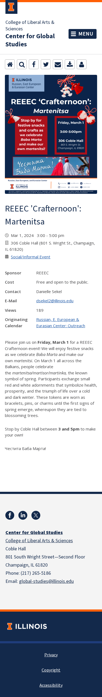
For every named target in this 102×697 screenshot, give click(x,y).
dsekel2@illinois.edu (54, 300)
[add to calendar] (70, 64)
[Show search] (22, 64)
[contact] (81, 64)
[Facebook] (34, 64)
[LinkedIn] (23, 515)
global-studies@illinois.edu (46, 581)
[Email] (58, 64)
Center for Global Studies (30, 40)
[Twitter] (46, 64)
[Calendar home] (10, 64)
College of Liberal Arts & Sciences (29, 25)
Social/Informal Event (30, 256)
